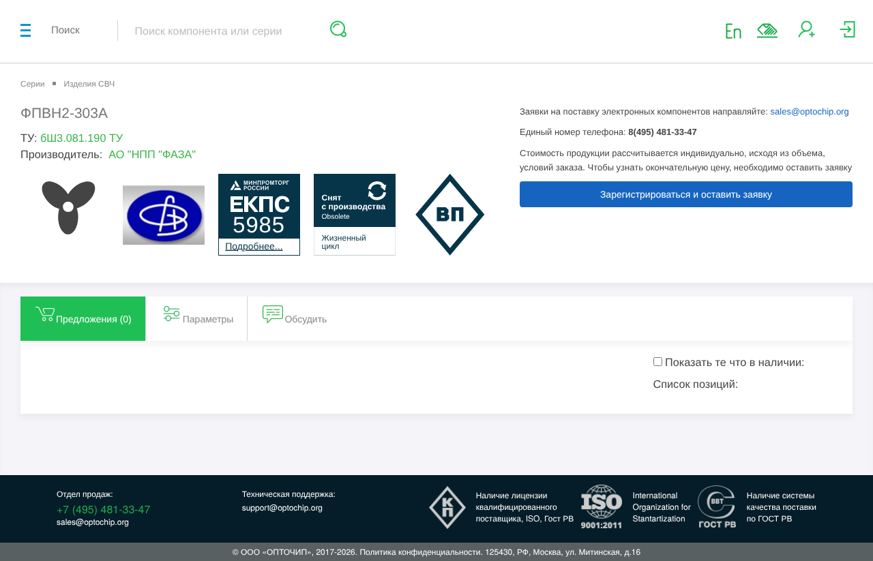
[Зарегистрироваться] (806, 34)
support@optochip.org (282, 507)
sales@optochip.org (810, 111)
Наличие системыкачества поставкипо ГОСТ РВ (781, 506)
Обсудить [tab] (305, 319)
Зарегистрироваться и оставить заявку (686, 194)
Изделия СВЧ (89, 84)
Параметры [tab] (208, 319)
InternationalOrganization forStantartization (662, 506)
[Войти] (847, 34)
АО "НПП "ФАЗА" (152, 155)
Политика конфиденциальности (419, 552)
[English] (737, 30)
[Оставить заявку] (767, 30)
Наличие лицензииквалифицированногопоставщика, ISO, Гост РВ (525, 506)
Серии (32, 84)
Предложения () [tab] (94, 319)
